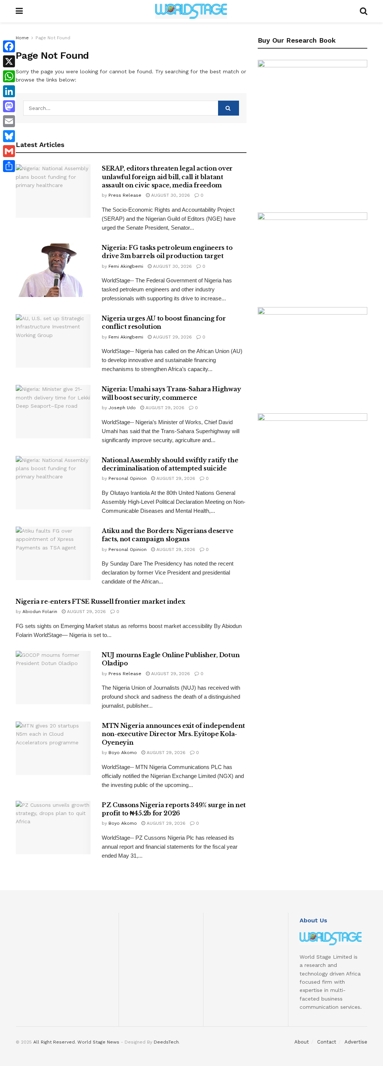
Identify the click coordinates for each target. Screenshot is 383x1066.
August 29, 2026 (171, 337)
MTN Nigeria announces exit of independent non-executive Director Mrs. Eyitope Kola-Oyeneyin (173, 734)
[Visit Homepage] (191, 11)
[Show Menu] (19, 11)
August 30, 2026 (170, 195)
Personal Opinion (127, 478)
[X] (8, 61)
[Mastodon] (8, 106)
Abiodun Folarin (39, 611)
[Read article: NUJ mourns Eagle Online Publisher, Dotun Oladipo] (53, 677)
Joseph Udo (122, 407)
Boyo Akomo (122, 752)
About (301, 1042)
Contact (326, 1042)
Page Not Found (53, 37)
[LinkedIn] (8, 91)
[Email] (8, 121)
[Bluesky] (8, 136)
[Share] (8, 166)
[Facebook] (8, 46)
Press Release (124, 195)
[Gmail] (8, 151)
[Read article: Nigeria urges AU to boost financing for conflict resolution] (53, 341)
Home (22, 37)
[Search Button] (363, 11)
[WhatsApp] (8, 76)
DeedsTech (166, 1042)
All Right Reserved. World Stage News (76, 1042)
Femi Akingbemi (125, 266)
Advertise (355, 1042)
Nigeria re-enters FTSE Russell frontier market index (100, 601)
